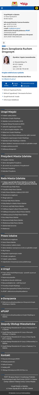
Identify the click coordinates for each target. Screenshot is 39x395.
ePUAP (27, 30)
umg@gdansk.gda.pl (14, 28)
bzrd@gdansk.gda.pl (9, 79)
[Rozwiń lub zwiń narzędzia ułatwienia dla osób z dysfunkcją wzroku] (36, 8)
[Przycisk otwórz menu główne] (2, 8)
